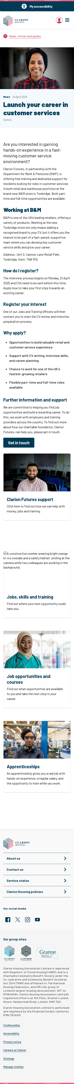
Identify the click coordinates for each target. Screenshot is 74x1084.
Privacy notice (12, 1041)
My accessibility (41, 6)
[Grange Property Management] (47, 953)
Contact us (15, 869)
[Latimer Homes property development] (26, 953)
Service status (18, 880)
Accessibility (11, 1033)
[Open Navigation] (67, 20)
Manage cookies (13, 1066)
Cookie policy (11, 1025)
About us (13, 858)
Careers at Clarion (14, 1050)
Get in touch (18, 442)
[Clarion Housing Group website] (9, 953)
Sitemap (8, 1058)
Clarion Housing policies (25, 892)
